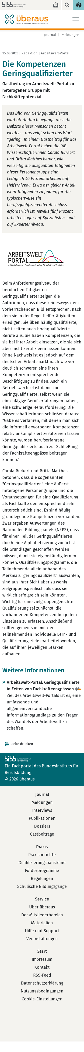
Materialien (42, 922)
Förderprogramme (42, 870)
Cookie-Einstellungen (42, 999)
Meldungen (70, 35)
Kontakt (42, 967)
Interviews (42, 810)
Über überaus (42, 907)
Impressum (42, 959)
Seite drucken (22, 744)
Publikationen (42, 818)
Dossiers (42, 826)
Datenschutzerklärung (42, 983)
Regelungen (42, 878)
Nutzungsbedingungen (42, 991)
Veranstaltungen (42, 938)
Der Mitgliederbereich (42, 915)
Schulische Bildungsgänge (42, 886)
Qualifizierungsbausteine (42, 862)
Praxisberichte (42, 854)
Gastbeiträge (42, 834)
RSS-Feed (42, 975)
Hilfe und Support (42, 930)
